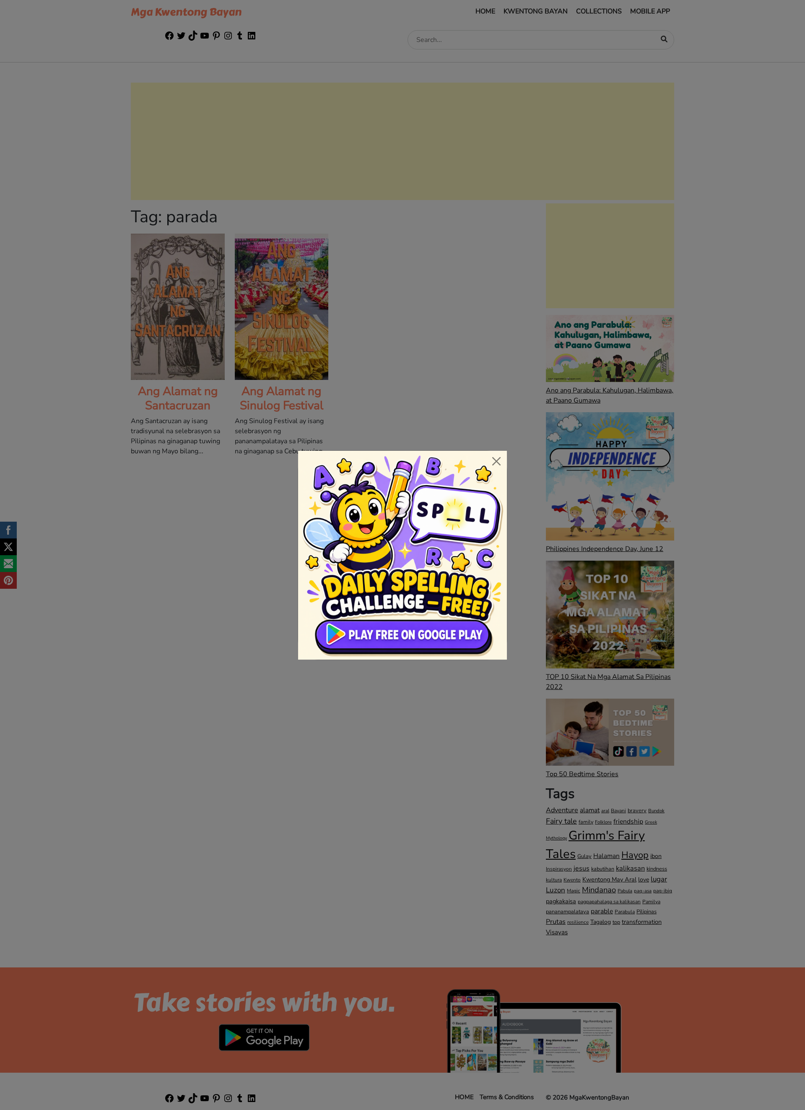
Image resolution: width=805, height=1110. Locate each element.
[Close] (496, 461)
